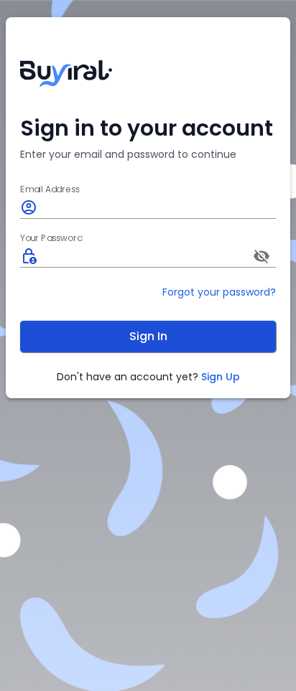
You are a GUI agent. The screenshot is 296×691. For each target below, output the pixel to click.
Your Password (51, 238)
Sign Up (220, 377)
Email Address (50, 190)
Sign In (148, 336)
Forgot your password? (219, 292)
